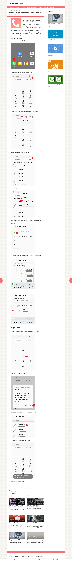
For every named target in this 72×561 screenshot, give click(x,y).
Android (49, 26)
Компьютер (23, 7)
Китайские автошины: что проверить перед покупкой (33, 506)
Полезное (40, 7)
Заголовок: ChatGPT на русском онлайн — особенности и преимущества (35, 523)
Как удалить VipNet (51, 39)
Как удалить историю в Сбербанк (54, 84)
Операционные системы (31, 7)
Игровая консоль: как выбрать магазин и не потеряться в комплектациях (16, 506)
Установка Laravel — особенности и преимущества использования (17, 523)
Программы (46, 7)
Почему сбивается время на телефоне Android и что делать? (35, 540)
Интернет (17, 7)
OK (56, 559)
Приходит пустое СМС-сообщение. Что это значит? (15, 540)
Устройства (52, 7)
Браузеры (12, 7)
